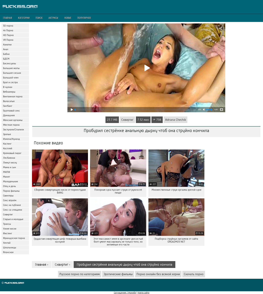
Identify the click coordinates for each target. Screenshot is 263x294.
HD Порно (8, 35)
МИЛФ (6, 172)
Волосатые (9, 101)
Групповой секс (11, 110)
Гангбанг (7, 105)
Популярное (84, 17)
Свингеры (8, 195)
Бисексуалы (9, 63)
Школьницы (9, 247)
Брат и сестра (10, 82)
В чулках (7, 87)
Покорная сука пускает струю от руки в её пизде (118, 191)
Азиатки (7, 44)
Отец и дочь (9, 186)
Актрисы (53, 17)
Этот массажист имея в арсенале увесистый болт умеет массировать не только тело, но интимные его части (118, 241)
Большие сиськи (12, 72)
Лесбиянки (9, 157)
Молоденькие (10, 181)
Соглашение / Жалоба (125, 292)
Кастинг (7, 143)
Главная (7, 17)
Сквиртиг (8, 214)
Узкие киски (9, 228)
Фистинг (7, 233)
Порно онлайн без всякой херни (158, 274)
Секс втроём (9, 200)
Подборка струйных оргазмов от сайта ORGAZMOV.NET (176, 240)
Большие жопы (11, 68)
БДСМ (6, 58)
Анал (5, 49)
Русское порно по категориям (80, 274)
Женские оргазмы (13, 120)
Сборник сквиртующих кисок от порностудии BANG (60, 191)
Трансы (7, 223)
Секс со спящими (12, 209)
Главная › (41, 264)
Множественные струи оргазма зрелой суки (176, 189)
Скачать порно (193, 274)
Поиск (39, 17)
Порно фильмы (11, 190)
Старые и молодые (13, 219)
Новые (67, 17)
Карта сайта (143, 292)
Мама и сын (9, 167)
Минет (6, 176)
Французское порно (14, 238)
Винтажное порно (13, 96)
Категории (24, 17)
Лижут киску (10, 162)
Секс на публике (12, 205)
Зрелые (7, 134)
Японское (8, 252)
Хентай (7, 242)
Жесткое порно (11, 124)
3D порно (8, 25)
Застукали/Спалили (13, 129)
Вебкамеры (9, 91)
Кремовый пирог (12, 153)
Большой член (11, 77)
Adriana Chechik (175, 119)
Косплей (7, 148)
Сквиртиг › (62, 264)
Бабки (6, 54)
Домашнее (9, 115)
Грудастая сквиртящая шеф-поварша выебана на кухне (60, 240)
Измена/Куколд (11, 138)
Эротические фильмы (118, 274)
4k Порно (8, 30)
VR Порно (8, 39)
